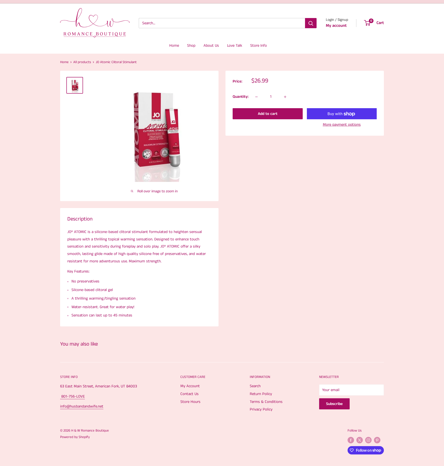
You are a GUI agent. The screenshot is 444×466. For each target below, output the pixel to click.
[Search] (311, 23)
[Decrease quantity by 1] (256, 97)
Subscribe (334, 404)
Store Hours (190, 402)
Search (255, 386)
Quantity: (241, 96)
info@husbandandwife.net (81, 406)
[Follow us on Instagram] (368, 440)
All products (82, 62)
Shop (191, 45)
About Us (211, 45)
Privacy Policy (261, 409)
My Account (190, 386)
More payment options (342, 125)
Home (174, 45)
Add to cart (268, 114)
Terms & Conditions (266, 402)
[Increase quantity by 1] (285, 97)
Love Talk (234, 45)
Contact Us (189, 394)
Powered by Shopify (75, 437)
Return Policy (261, 394)
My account (336, 26)
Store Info (258, 45)
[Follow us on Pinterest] (377, 440)
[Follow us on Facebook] (351, 440)
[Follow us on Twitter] (359, 440)
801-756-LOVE (72, 396)
